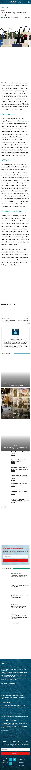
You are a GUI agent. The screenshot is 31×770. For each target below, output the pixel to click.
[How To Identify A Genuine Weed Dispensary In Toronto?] (15, 403)
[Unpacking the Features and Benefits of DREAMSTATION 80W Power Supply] (5, 502)
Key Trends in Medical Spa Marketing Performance (12, 695)
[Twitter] (14, 759)
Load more (15, 623)
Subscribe (15, 560)
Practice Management (16, 573)
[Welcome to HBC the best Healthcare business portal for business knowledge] (15, 2)
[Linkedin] (10, 759)
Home (2, 7)
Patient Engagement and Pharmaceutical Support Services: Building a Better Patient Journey (14, 676)
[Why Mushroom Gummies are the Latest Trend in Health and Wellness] (5, 470)
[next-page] (5, 507)
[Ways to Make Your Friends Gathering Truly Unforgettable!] (15, 435)
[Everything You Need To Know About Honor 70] (5, 494)
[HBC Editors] (2, 17)
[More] (21, 22)
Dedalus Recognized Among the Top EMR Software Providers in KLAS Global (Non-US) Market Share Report (14, 736)
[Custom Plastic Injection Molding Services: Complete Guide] (5, 606)
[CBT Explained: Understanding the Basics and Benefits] (5, 462)
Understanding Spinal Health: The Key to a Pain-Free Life (13, 705)
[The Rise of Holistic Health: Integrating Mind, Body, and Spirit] (5, 596)
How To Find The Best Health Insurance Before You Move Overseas (24, 322)
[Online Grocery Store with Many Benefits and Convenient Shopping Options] (15, 371)
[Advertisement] (15, 64)
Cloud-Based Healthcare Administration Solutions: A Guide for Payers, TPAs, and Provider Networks (14, 679)
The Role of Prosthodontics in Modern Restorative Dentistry (14, 716)
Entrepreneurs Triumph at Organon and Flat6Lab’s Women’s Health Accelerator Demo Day (14, 724)
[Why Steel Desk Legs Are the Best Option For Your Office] (5, 486)
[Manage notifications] (3, 767)
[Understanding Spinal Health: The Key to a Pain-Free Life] (5, 585)
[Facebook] (10, 763)
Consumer (13, 583)
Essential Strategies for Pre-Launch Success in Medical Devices (15, 693)
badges (6, 304)
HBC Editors (7, 17)
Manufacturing (14, 604)
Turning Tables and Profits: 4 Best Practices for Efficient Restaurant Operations (19, 477)
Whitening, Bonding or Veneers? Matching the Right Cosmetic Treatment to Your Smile (20, 617)
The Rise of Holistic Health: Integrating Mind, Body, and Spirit (14, 707)
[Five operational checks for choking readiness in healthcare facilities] (5, 575)
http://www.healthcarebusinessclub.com (15, 339)
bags (10, 304)
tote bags (14, 304)
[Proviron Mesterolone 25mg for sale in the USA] (5, 454)
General (6, 7)
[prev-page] (2, 507)
